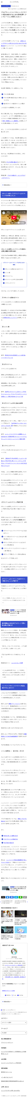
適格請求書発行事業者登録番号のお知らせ (12, 1081)
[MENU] (2, 2)
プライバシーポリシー (7, 1042)
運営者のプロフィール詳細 (8, 990)
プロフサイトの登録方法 (11, 839)
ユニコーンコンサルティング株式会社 (14, 965)
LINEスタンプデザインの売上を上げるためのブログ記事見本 (14, 43)
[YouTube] (20, 995)
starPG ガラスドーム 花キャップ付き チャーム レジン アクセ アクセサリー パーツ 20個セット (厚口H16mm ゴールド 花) (14, 394)
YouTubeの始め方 (9, 842)
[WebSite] (7, 995)
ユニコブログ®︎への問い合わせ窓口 (10, 1090)
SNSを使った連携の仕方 (11, 835)
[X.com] (14, 995)
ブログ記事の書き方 (12, 162)
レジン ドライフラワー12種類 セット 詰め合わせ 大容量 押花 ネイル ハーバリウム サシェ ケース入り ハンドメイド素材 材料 (14, 436)
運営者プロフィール (6, 1072)
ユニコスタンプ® (16, 663)
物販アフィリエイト (14, 703)
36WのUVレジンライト (10, 317)
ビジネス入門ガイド (6, 6)
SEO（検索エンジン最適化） (10, 121)
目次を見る (7, 185)
